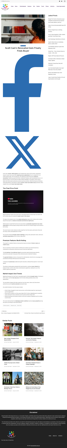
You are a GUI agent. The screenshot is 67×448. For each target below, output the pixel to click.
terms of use (58, 425)
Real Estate (23, 45)
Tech (34, 6)
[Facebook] (60, 1)
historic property (6, 305)
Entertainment (23, 6)
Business (29, 6)
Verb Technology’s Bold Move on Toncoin (56, 39)
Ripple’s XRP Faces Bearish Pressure (56, 56)
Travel (42, 6)
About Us (55, 435)
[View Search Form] (65, 1)
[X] (23, 172)
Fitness (47, 6)
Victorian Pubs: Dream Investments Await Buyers (34, 312)
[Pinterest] (62, 1)
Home (12, 6)
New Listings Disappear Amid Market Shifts (10, 312)
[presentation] (12, 329)
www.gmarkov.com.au (35, 445)
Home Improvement (61, 6)
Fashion (38, 6)
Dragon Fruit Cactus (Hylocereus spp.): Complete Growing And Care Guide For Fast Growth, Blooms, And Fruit (56, 20)
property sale (13, 305)
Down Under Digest (8, 342)
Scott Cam (19, 305)
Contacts (60, 435)
